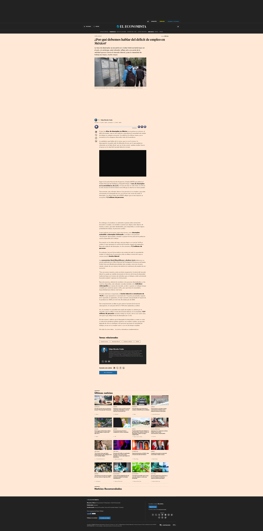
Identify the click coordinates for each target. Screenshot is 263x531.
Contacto (121, 507)
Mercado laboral (116, 341)
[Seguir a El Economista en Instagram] (168, 514)
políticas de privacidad (162, 509)
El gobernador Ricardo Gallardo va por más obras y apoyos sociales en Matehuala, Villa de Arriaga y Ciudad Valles (140, 432)
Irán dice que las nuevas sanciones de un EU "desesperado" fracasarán (103, 409)
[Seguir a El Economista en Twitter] (156, 514)
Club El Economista (115, 502)
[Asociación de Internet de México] (174, 525)
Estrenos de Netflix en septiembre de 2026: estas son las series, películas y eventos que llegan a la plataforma (121, 455)
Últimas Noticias (104, 31)
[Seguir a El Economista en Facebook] (152, 514)
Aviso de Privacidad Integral (111, 507)
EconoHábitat (116, 473)
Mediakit (96, 505)
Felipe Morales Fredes (107, 120)
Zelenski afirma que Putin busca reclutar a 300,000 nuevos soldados (140, 409)
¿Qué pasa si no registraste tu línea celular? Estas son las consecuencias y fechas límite (159, 432)
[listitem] (96, 127)
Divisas (161, 31)
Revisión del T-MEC (131, 31)
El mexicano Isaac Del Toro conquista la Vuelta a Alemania (120, 431)
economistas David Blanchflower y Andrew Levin (119, 260)
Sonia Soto (154, 436)
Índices (156, 31)
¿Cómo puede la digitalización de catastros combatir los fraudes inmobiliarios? (121, 477)
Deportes (115, 406)
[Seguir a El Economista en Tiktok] (165, 517)
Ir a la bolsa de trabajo (105, 518)
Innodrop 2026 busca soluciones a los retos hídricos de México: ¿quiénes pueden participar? (159, 477)
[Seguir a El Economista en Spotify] (165, 514)
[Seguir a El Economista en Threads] (162, 517)
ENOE (137, 341)
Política (134, 429)
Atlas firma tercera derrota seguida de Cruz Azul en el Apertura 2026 (103, 476)
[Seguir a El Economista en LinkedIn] (159, 514)
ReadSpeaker (134, 127)
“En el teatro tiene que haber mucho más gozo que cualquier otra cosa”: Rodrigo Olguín (103, 454)
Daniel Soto (116, 414)
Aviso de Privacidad (99, 507)
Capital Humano (98, 36)
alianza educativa (142, 31)
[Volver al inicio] (114, 499)
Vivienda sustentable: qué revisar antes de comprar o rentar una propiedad (140, 477)
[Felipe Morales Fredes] (96, 120)
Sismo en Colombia (121, 31)
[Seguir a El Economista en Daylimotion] (171, 514)
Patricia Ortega (136, 458)
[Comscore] (165, 525)
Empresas (153, 406)
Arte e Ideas (97, 451)
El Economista (99, 502)
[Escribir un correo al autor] (109, 361)
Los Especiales (135, 451)
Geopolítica (97, 406)
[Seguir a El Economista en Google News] (159, 517)
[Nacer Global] (91, 514)
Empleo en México (128, 341)
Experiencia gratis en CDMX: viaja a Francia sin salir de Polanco (140, 454)
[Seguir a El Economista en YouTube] (162, 514)
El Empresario (107, 502)
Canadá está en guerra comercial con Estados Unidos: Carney (159, 454)
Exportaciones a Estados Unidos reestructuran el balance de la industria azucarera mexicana (159, 410)
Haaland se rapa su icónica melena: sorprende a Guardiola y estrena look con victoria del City (121, 410)
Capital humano (104, 341)
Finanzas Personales (155, 429)
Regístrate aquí (153, 506)
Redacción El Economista (118, 481)
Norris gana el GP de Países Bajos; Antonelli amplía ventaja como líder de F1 (103, 432)
